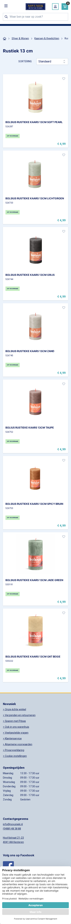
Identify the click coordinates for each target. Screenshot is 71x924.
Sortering (25, 61)
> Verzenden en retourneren (19, 715)
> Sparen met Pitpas (14, 721)
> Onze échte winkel (14, 709)
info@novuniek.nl (13, 824)
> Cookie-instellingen (15, 756)
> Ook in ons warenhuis (16, 727)
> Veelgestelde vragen (15, 733)
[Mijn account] (55, 6)
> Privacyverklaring (13, 750)
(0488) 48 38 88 (12, 829)
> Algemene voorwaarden (17, 744)
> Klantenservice (12, 739)
